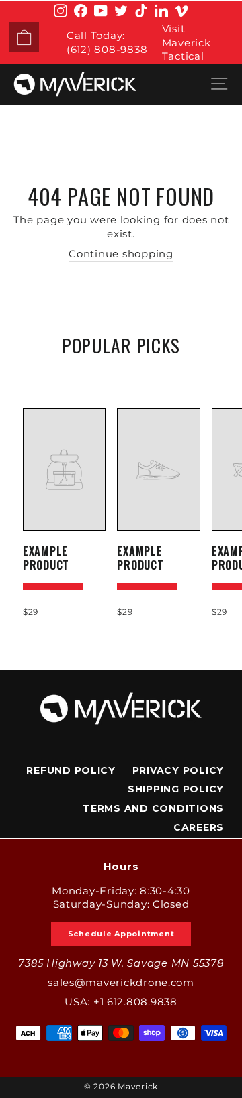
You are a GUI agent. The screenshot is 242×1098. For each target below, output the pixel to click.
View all (121, 376)
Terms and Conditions (153, 808)
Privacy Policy (178, 770)
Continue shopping (121, 254)
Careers (198, 827)
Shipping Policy (176, 789)
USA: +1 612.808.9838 (121, 1002)
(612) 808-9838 (107, 50)
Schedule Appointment (121, 933)
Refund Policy (71, 770)
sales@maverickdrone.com (121, 983)
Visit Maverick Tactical (186, 42)
